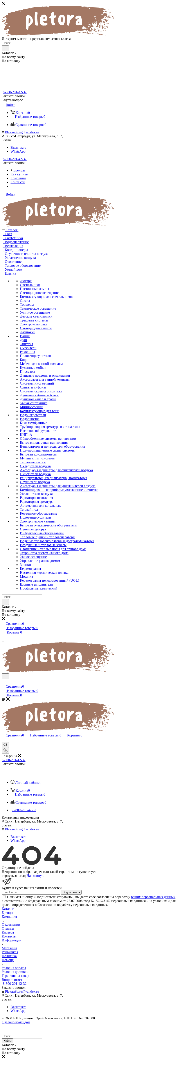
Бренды (7, 912)
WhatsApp (18, 151)
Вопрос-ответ (12, 979)
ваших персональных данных (153, 897)
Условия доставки (15, 972)
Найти (7, 1040)
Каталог (8, 909)
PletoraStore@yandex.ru (22, 132)
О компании (11, 924)
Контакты (9, 936)
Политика (9, 956)
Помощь (8, 960)
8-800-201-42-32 (15, 92)
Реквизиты (10, 952)
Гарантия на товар (15, 976)
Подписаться (71, 892)
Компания (9, 916)
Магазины (9, 948)
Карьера (8, 932)
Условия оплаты (14, 968)
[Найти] (5, 48)
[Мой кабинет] (4, 682)
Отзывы (8, 928)
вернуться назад (14, 875)
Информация (11, 940)
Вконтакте (18, 147)
